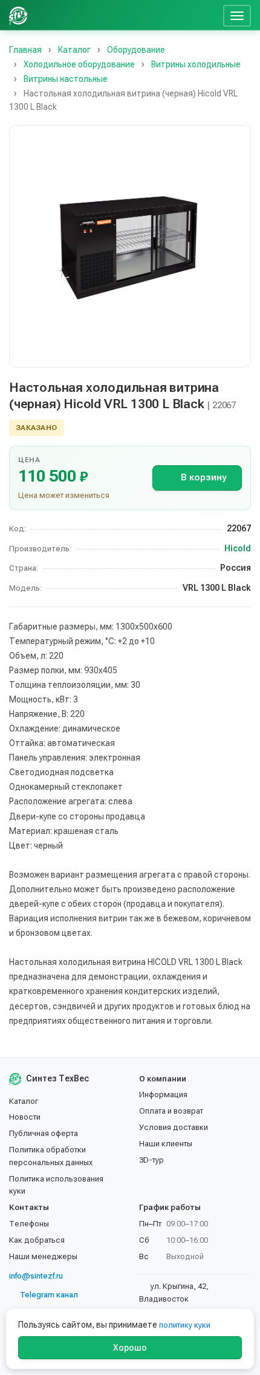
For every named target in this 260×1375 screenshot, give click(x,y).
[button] (130, 246)
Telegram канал (49, 1294)
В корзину (203, 477)
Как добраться (37, 1240)
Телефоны (29, 1223)
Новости (25, 1116)
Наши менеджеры (43, 1256)
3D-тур (151, 1160)
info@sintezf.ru (36, 1275)
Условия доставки (173, 1127)
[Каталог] (126, 15)
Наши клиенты (165, 1143)
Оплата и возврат (171, 1110)
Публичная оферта (43, 1133)
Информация (163, 1094)
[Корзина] (209, 15)
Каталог (23, 1101)
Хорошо (130, 1348)
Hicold (237, 548)
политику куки (184, 1325)
